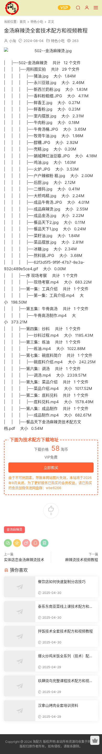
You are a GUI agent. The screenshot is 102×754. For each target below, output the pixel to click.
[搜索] (78, 7)
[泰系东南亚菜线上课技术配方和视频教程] (19, 611)
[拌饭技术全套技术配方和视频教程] (19, 636)
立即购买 (51, 467)
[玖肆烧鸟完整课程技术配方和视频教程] (19, 685)
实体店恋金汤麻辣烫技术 (24, 559)
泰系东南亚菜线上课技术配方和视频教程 (65, 606)
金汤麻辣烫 (14, 530)
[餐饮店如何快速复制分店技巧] (19, 586)
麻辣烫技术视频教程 (81, 559)
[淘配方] (12, 8)
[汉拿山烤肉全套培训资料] (19, 710)
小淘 (12, 41)
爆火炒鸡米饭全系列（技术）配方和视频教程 (65, 656)
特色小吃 (58, 41)
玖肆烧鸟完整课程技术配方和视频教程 (65, 680)
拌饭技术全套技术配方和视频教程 (65, 631)
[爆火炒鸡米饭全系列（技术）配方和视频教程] (19, 661)
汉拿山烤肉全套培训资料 (58, 705)
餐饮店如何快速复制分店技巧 (62, 581)
